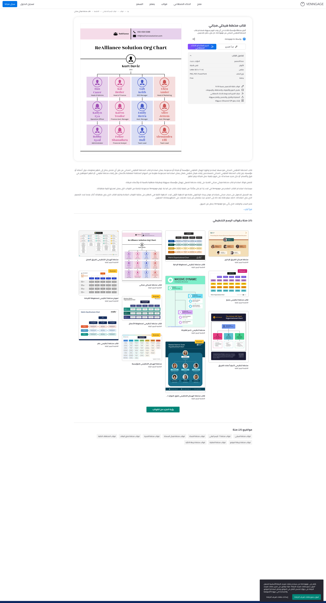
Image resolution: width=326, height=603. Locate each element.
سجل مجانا (10, 4)
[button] (231, 46)
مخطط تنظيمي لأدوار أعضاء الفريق (233, 365)
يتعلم (152, 4)
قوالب (164, 4)
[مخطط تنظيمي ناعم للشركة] (185, 301)
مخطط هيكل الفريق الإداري (236, 259)
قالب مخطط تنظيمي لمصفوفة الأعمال (145, 323)
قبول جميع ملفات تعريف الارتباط (307, 597)
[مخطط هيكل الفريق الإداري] (228, 243)
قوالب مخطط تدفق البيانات (130, 436)
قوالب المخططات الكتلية (107, 436)
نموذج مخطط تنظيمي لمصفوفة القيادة (101, 298)
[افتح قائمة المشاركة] (194, 39)
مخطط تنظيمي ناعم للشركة (193, 330)
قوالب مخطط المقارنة (218, 442)
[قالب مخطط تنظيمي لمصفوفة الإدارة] (185, 246)
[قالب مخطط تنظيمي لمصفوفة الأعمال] (142, 308)
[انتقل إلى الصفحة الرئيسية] (312, 4)
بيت (128, 11)
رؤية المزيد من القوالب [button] (163, 409)
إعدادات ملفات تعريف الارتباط (277, 597)
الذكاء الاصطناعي (182, 4)
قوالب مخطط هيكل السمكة (174, 436)
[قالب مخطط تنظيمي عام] (98, 325)
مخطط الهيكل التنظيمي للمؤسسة (147, 364)
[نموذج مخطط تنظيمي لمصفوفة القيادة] (98, 283)
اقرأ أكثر (248, 209)
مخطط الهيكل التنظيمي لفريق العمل (102, 259)
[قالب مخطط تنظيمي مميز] (228, 284)
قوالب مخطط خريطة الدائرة (195, 442)
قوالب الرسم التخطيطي (109, 11)
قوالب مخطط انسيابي (243, 436)
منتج (199, 4)
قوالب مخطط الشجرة (151, 436)
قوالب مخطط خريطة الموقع (240, 442)
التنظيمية (96, 11)
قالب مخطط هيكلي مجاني (150, 285)
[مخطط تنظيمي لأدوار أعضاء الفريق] (228, 336)
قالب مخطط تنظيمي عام (107, 343)
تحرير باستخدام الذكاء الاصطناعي (200, 46)
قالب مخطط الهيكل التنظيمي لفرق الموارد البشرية (185, 396)
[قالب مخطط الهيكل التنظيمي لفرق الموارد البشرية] (185, 367)
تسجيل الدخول (27, 4)
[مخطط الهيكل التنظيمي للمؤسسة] (142, 348)
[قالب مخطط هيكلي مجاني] (142, 256)
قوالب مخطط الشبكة (197, 436)
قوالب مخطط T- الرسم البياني (219, 436)
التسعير (139, 4)
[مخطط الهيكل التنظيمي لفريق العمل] (98, 243)
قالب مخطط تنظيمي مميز (237, 300)
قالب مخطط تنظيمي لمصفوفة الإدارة (189, 264)
